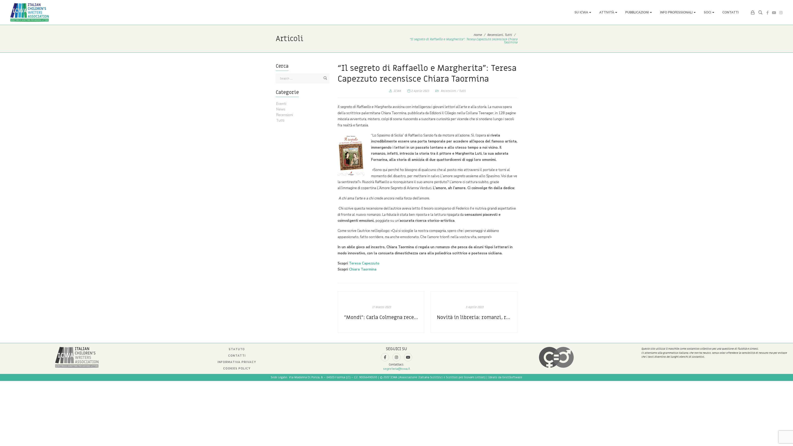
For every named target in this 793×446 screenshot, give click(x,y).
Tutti (462, 91)
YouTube (774, 12)
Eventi (281, 104)
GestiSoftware (512, 377)
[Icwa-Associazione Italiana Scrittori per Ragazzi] (29, 12)
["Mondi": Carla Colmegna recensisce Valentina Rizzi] (381, 312)
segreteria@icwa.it (396, 369)
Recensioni (448, 91)
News (280, 109)
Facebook (767, 12)
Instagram (781, 12)
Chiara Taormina (362, 269)
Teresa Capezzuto (364, 263)
